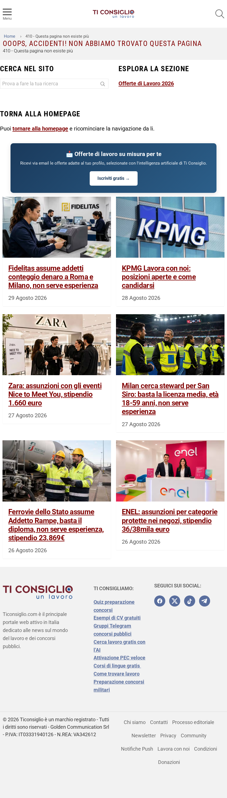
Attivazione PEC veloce (119, 658)
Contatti (159, 722)
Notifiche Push (137, 749)
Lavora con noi (174, 749)
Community (194, 735)
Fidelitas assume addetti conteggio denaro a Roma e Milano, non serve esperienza (53, 277)
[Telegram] (204, 601)
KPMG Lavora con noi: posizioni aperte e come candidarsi (159, 277)
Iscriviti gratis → (113, 178)
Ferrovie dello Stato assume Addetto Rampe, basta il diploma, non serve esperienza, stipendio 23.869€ (56, 525)
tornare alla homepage (40, 128)
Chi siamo (135, 722)
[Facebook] (159, 601)
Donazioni (169, 762)
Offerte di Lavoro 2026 (146, 83)
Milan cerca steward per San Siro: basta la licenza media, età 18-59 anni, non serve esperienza (170, 399)
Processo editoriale (193, 722)
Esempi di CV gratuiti (117, 618)
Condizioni (205, 749)
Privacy (168, 735)
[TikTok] (189, 601)
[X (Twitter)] (174, 601)
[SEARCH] (219, 14)
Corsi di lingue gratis (117, 666)
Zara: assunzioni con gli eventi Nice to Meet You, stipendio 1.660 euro (55, 394)
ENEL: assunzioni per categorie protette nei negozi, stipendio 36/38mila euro (170, 520)
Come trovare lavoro (117, 674)
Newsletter (143, 735)
